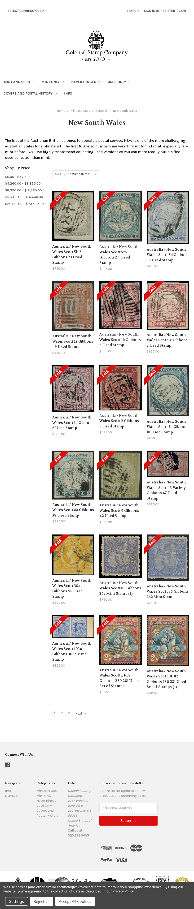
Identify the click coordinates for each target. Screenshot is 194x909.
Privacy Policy (123, 891)
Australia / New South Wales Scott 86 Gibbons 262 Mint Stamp (168, 591)
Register (167, 11)
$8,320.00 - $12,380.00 (23, 190)
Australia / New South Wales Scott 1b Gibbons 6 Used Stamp (120, 339)
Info (68, 93)
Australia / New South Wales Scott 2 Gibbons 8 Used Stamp (119, 421)
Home (61, 110)
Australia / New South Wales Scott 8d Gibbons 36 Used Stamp (168, 255)
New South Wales (125, 110)
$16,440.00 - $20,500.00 (24, 204)
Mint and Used (17, 82)
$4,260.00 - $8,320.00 (23, 183)
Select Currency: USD (26, 11)
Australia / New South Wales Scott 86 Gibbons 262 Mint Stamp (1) (120, 588)
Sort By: (60, 174)
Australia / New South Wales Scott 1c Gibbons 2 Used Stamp (167, 340)
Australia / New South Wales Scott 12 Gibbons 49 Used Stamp (72, 341)
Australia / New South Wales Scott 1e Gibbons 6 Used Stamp (73, 422)
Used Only (117, 82)
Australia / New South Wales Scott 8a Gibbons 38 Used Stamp (73, 510)
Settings (16, 901)
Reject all (41, 901)
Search (133, 11)
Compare (71, 214)
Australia (102, 110)
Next (79, 713)
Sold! (73, 222)
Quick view (73, 205)
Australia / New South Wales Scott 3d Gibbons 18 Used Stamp (168, 427)
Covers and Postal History (28, 93)
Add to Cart (120, 564)
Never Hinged (84, 82)
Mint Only (51, 82)
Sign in (149, 11)
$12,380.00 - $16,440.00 (24, 197)
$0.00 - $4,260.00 (19, 177)
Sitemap (11, 796)
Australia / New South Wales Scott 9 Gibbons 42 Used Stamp (119, 510)
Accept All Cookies (75, 901)
